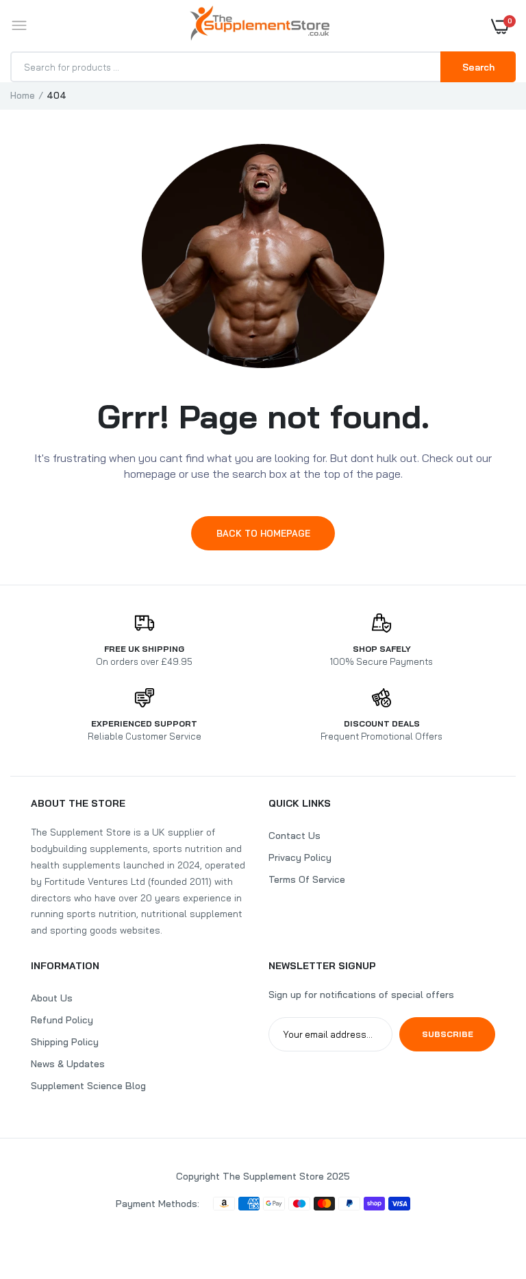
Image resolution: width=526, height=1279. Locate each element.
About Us (52, 998)
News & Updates (68, 1064)
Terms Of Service (306, 879)
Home (22, 95)
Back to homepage (263, 533)
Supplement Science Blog (88, 1086)
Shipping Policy (65, 1042)
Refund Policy (62, 1020)
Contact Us (294, 835)
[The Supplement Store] (259, 25)
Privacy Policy (299, 857)
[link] (488, 1193)
